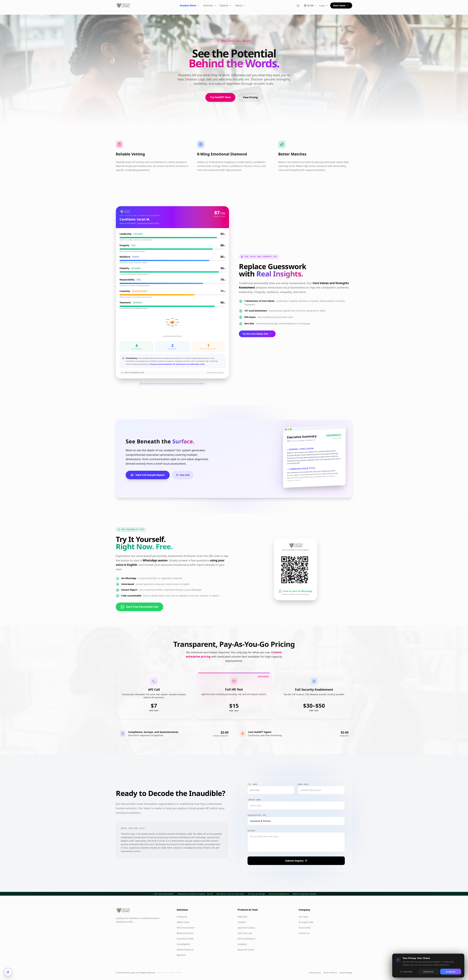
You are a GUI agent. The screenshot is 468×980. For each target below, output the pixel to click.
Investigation (183, 944)
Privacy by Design (256, 894)
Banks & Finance (185, 933)
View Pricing (250, 97)
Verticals (208, 5)
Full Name (252, 784)
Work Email (303, 784)
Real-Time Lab (245, 933)
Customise (407, 971)
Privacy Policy (315, 972)
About (238, 5)
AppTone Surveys (246, 927)
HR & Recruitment (186, 927)
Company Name (254, 800)
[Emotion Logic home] (123, 5)
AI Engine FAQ (306, 922)
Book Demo (339, 5)
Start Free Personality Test (142, 606)
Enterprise (182, 916)
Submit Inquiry (294, 860)
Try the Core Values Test (255, 333)
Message (251, 831)
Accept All (450, 971)
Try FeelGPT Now (220, 97)
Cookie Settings (345, 972)
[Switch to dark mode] (298, 5)
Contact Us (304, 933)
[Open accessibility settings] (8, 972)
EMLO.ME (242, 916)
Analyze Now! (188, 5)
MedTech (181, 955)
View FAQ (185, 475)
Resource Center (246, 949)
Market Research (185, 949)
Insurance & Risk (185, 938)
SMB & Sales (183, 922)
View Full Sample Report (150, 475)
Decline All (428, 971)
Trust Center (305, 927)
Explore (224, 5)
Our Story (303, 916)
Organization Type (257, 815)
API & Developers (246, 938)
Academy (242, 944)
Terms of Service (330, 972)
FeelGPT (242, 922)
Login (322, 5)
